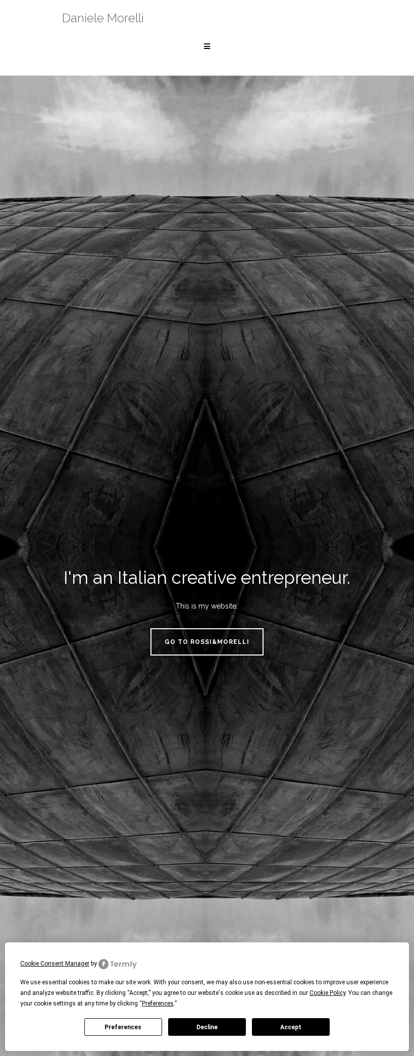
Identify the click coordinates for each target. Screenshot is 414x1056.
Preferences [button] (158, 1003)
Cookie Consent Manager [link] (54, 963)
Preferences (123, 1027)
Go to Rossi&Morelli (207, 641)
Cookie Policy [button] (327, 992)
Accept (290, 1027)
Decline (207, 1027)
